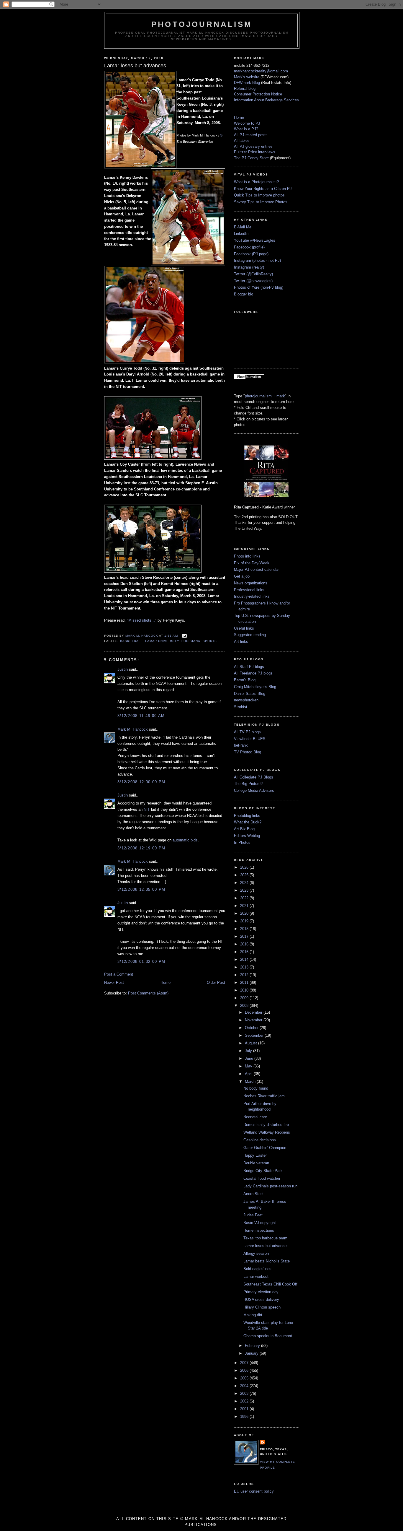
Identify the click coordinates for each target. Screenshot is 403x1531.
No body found (255, 1088)
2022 (245, 898)
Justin (122, 669)
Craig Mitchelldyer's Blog (255, 687)
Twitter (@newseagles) (253, 281)
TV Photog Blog (247, 752)
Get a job (242, 576)
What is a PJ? (246, 129)
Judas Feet (253, 1215)
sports (210, 641)
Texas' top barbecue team (265, 1238)
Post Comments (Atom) (148, 993)
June (249, 1058)
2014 (245, 959)
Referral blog (244, 88)
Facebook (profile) (249, 247)
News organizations (250, 583)
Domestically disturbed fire (266, 1124)
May (249, 1066)
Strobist (240, 707)
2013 (245, 967)
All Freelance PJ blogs (253, 673)
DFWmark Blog (247, 82)
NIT (147, 809)
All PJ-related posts (251, 135)
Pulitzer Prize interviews (254, 152)
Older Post (216, 982)
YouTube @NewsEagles (254, 240)
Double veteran (256, 1163)
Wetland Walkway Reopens (266, 1132)
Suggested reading (250, 635)
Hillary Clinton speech (262, 1307)
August (251, 1043)
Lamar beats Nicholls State (266, 1261)
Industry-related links (252, 596)
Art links (241, 641)
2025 (245, 875)
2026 (245, 867)
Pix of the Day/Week (251, 563)
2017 (245, 936)
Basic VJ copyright (259, 1222)
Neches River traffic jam (264, 1096)
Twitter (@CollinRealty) (253, 274)
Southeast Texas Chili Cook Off (270, 1284)
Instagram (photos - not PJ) (257, 260)
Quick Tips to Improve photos (259, 195)
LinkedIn (241, 233)
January (252, 1353)
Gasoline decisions (259, 1140)
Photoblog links (247, 815)
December (254, 1012)
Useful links (244, 628)
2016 (245, 944)
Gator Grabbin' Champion (264, 1147)
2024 (245, 882)
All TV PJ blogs (247, 732)
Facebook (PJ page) (251, 254)
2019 (245, 921)
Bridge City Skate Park (263, 1170)
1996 (245, 1416)
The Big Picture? (248, 783)
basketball (131, 641)
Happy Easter (255, 1155)
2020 (245, 913)
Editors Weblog (247, 835)
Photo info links (247, 556)
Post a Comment (118, 974)
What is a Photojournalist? (256, 182)
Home (165, 982)
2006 (245, 1370)
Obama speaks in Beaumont (267, 1336)
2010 (245, 990)
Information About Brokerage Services (266, 100)
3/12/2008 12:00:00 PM (141, 782)
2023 (245, 890)
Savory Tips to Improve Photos (260, 202)
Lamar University (162, 641)
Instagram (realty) (249, 267)
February (253, 1345)
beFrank (241, 745)
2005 (245, 1378)
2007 (245, 1363)
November (254, 1020)
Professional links (249, 590)
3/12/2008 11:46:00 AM (141, 716)
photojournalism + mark (265, 396)
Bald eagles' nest (258, 1269)
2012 (245, 975)
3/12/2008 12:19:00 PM (141, 848)
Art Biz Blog (244, 829)
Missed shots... (141, 620)
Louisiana (190, 641)
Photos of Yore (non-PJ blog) (258, 287)
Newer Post (114, 982)
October (252, 1027)
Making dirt (252, 1315)
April (249, 1074)
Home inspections (258, 1230)
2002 (245, 1401)
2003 (245, 1393)
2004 (245, 1386)
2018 (245, 929)
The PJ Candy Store (251, 158)
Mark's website (246, 77)
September (255, 1035)
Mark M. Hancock (132, 729)
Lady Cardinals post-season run (270, 1186)
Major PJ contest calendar (256, 569)
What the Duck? (247, 822)
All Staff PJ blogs (249, 666)
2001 (245, 1409)
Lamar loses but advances (266, 1246)
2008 (245, 1005)
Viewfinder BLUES (250, 739)
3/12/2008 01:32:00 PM (141, 961)
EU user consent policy (254, 1491)
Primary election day (261, 1292)
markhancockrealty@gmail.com (261, 71)
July (249, 1051)
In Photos (242, 842)
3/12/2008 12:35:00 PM (141, 889)
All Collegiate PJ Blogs (253, 777)
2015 (245, 952)
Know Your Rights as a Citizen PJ (263, 188)
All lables (242, 140)
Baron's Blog (244, 680)
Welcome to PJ (247, 123)
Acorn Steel (253, 1194)
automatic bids (185, 840)
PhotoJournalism (201, 24)
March (251, 1081)
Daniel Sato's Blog (249, 693)
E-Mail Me (242, 227)
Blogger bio (243, 294)
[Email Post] (184, 635)
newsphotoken (246, 700)
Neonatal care (255, 1117)
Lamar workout (255, 1276)
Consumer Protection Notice (258, 94)
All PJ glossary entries (253, 146)
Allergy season (256, 1253)
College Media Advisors (254, 790)
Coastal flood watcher (261, 1178)
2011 (245, 982)
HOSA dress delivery (261, 1299)
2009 (245, 998)
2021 (245, 905)
